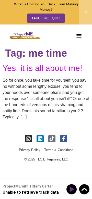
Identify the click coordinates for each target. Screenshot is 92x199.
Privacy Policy (29, 150)
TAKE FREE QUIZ (46, 18)
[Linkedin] (40, 138)
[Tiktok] (51, 138)
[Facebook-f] (63, 138)
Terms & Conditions (58, 150)
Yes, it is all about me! (42, 68)
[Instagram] (28, 138)
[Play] (72, 189)
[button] (79, 35)
